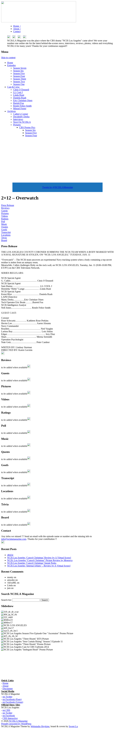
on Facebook (9, 715)
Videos (4, 216)
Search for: (6, 600)
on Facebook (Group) (13, 702)
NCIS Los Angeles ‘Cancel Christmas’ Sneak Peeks (31, 563)
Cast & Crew (13, 87)
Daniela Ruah (19, 97)
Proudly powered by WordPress (16, 723)
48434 (10, 555)
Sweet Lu (73, 726)
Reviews (5, 208)
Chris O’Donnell (21, 89)
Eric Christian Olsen (22, 100)
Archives (11, 111)
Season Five (19, 73)
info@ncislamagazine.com (13, 539)
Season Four (19, 76)
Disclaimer (8, 688)
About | (17, 28)
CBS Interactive (10, 718)
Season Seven (19, 68)
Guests (4, 210)
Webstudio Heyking (40, 726)
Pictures (17, 124)
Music (4, 224)
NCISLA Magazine (18, 721)
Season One (19, 84)
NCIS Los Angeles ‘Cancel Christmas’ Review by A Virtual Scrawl (39, 557)
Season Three (19, 79)
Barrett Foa (18, 103)
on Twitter (7, 696)
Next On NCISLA (22, 122)
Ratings (4, 219)
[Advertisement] (57, 160)
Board (4, 240)
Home (10, 62)
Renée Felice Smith (22, 106)
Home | (17, 26)
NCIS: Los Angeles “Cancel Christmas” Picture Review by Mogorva (39, 560)
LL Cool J (18, 92)
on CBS (6, 710)
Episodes (11, 65)
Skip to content (8, 57)
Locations (5, 235)
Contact (17, 31)
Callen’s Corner (20, 114)
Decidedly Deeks (21, 116)
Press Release (7, 205)
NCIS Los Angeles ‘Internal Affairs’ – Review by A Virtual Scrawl (38, 565)
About (5, 686)
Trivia (4, 237)
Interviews (18, 119)
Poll (3, 221)
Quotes (4, 227)
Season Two (19, 81)
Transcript (6, 232)
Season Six (18, 70)
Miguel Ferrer (19, 108)
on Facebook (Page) (12, 699)
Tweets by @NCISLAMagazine (57, 187)
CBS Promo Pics (27, 127)
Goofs (4, 229)
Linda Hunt (18, 95)
